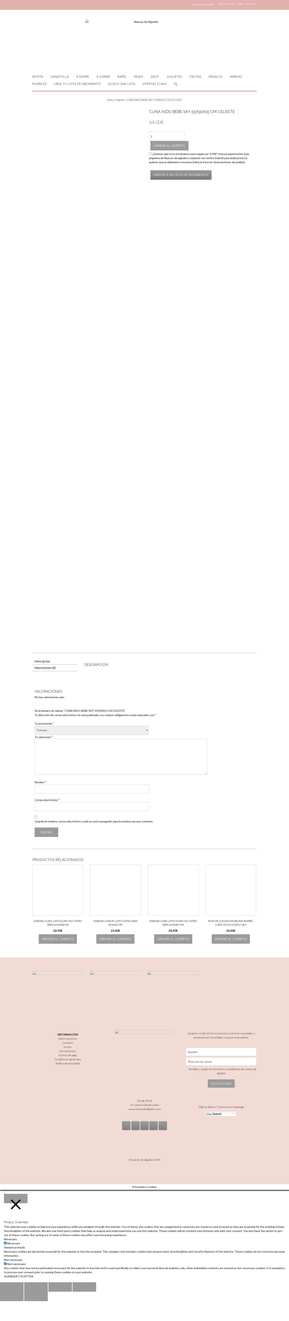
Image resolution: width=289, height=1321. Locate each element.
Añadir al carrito (169, 146)
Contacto (67, 1042)
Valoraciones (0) (45, 667)
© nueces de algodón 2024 (144, 1159)
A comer (103, 76)
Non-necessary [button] (13, 1259)
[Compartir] (36, 1287)
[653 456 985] (163, 1125)
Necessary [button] (10, 1239)
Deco (155, 76)
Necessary (13, 1243)
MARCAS (236, 76)
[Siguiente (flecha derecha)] (36, 1296)
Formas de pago (68, 1055)
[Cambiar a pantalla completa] (60, 1287)
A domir (82, 76)
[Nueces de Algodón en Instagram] (126, 1125)
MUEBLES (39, 84)
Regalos (216, 76)
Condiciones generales (67, 1059)
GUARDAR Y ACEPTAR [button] (18, 1276)
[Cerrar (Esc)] (12, 1287)
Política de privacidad (68, 1063)
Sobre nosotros (67, 1038)
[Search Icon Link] (176, 86)
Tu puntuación (44, 723)
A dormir (119, 99)
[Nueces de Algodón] (144, 43)
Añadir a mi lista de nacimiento (181, 175)
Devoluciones (68, 1051)
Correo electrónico (47, 800)
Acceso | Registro (203, 4)
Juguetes (174, 76)
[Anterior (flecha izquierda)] (12, 1296)
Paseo (138, 76)
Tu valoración (44, 737)
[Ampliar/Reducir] (84, 1287)
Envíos (68, 1047)
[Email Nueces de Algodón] (135, 1125)
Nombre (40, 782)
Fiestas (195, 76)
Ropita (37, 76)
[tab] (54, 661)
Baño (122, 76)
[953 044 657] (153, 1125)
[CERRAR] (16, 1198)
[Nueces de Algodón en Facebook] (144, 1125)
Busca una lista (121, 84)
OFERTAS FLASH (155, 84)
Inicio (110, 99)
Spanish (217, 1113)
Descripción (42, 661)
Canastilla (60, 76)
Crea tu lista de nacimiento (77, 84)
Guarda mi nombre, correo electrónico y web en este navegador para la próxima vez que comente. (94, 821)
